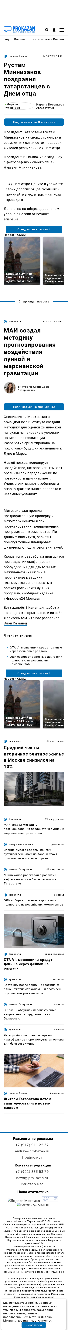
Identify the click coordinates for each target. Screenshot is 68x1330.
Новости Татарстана (20, 869)
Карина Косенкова (50, 104)
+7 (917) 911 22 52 (32, 1145)
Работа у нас (32, 1184)
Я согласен (34, 1325)
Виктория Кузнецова (33, 386)
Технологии (15, 321)
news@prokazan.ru (32, 1178)
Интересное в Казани (21, 844)
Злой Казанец (15, 623)
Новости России (18, 1093)
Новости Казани (18, 56)
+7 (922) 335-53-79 (32, 1171)
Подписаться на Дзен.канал (34, 122)
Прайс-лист (32, 1157)
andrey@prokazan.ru (32, 1151)
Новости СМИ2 (15, 235)
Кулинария (15, 979)
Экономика (15, 741)
